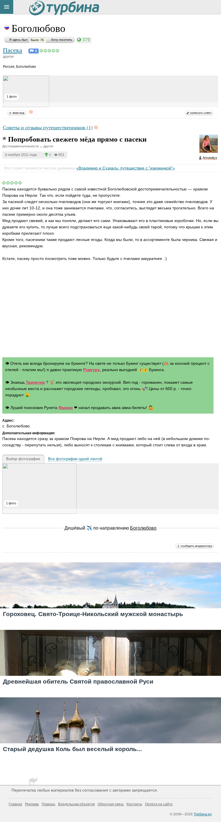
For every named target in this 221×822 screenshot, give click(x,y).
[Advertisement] (110, 310)
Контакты (134, 804)
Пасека (12, 49)
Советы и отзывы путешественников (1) (48, 127)
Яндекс (65, 407)
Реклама (32, 804)
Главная (15, 804)
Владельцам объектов (76, 804)
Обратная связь (111, 804)
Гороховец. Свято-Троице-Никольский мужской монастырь (93, 614)
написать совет (201, 112)
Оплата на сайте (159, 804)
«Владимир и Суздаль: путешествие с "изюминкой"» (125, 168)
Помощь (48, 804)
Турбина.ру (203, 814)
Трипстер (35, 382)
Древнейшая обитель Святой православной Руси (78, 681)
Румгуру (91, 369)
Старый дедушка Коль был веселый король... (72, 749)
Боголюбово (38, 28)
